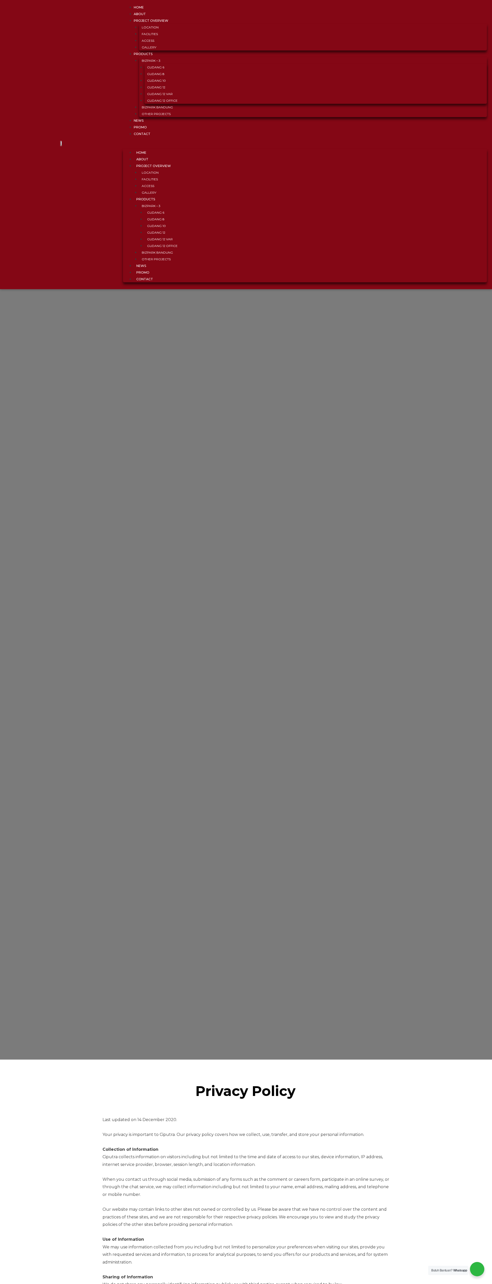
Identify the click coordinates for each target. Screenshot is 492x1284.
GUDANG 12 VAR (160, 94)
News (141, 266)
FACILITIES (150, 34)
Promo (142, 272)
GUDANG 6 (155, 67)
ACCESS (148, 41)
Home (141, 152)
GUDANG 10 (156, 80)
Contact (142, 134)
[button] (305, 145)
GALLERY (149, 192)
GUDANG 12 (156, 87)
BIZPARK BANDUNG (157, 107)
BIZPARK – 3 (151, 61)
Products (143, 54)
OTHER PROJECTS (156, 114)
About (142, 159)
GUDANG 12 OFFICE (162, 100)
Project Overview (151, 21)
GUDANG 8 (156, 74)
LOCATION (150, 27)
